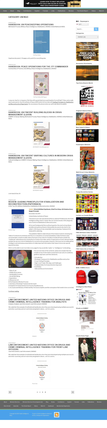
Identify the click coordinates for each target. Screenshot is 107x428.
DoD (25, 68)
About (12, 11)
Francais (45, 11)
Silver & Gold (7, 406)
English (79, 24)
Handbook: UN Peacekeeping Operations (31, 24)
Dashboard (51, 406)
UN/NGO (47, 26)
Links (52, 11)
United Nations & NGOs (58, 26)
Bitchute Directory (15, 402)
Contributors (27, 11)
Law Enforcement (24, 304)
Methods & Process (14, 26)
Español (37, 11)
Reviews (71, 11)
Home (5, 11)
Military (23, 26)
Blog (18, 11)
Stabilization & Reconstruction (40, 206)
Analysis (10, 304)
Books (53, 402)
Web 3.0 (101, 11)
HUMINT (11, 116)
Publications (61, 11)
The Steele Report (82, 11)
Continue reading (13, 291)
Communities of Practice (15, 68)
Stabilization (41, 26)
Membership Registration (63, 406)
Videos (93, 11)
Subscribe (15, 406)
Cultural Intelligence (14, 160)
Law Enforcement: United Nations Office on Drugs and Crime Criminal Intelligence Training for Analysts (39, 301)
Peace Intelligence (31, 26)
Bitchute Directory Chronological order (33, 402)
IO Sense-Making (19, 116)
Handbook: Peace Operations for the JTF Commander (38, 66)
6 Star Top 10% (12, 206)
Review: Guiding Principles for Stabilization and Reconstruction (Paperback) (36, 203)
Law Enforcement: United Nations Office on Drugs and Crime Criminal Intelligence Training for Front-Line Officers (39, 347)
